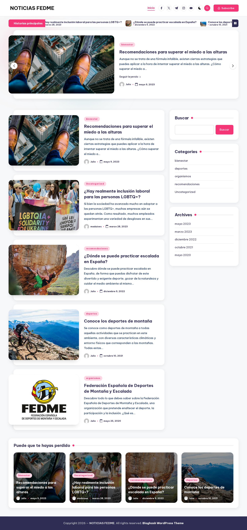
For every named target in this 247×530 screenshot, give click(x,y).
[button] (226, 8)
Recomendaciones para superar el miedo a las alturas (173, 51)
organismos (93, 378)
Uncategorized (95, 183)
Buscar (182, 117)
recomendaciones (97, 248)
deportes (91, 313)
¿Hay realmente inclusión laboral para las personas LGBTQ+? (63, 22)
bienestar (127, 44)
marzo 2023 (183, 232)
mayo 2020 (183, 255)
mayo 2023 (183, 224)
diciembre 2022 (186, 239)
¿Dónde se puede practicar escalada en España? (146, 22)
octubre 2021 (184, 247)
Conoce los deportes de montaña (210, 22)
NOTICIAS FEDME (32, 8)
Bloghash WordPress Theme (163, 523)
